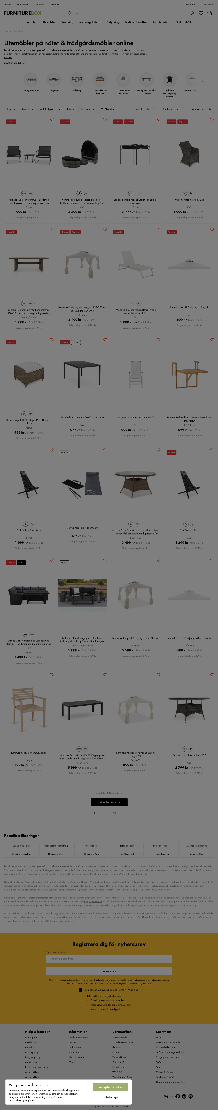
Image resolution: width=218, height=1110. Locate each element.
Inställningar (111, 1097)
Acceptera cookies (111, 1087)
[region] (68, 1092)
